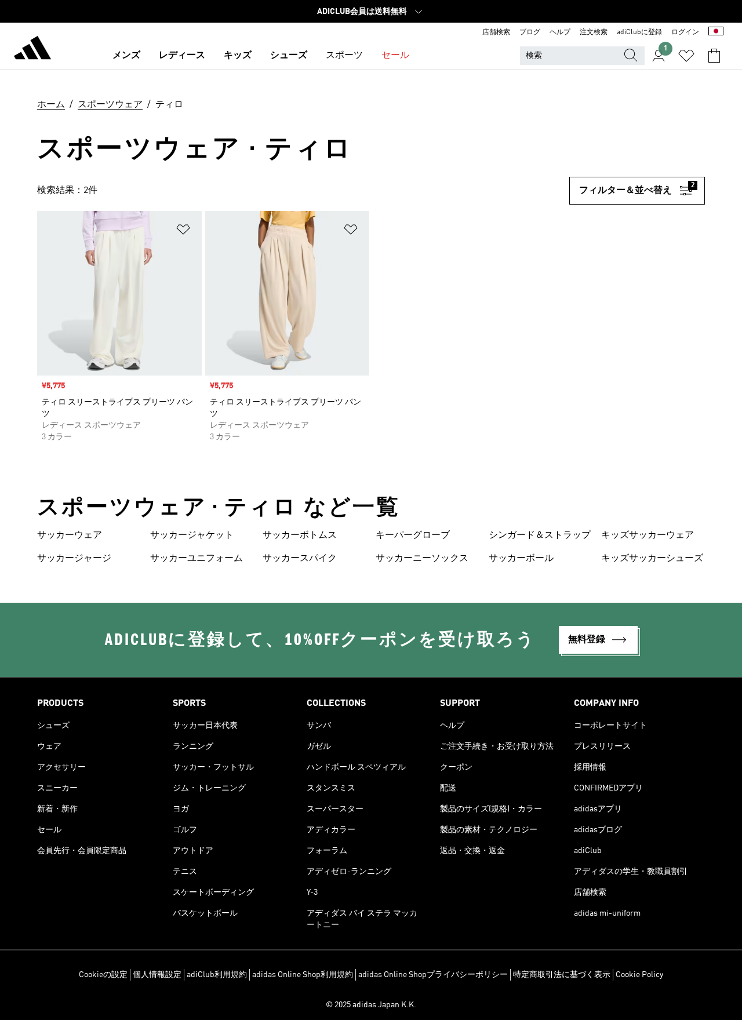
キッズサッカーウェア (647, 535)
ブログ (529, 32)
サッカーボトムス (300, 535)
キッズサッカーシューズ (652, 558)
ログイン (685, 32)
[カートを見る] (714, 56)
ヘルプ (560, 32)
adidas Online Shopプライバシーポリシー (433, 975)
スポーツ (344, 55)
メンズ (126, 55)
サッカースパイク (300, 558)
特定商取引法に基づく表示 (561, 975)
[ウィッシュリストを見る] (686, 56)
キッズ (238, 55)
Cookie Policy (639, 975)
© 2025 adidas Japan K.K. (371, 1005)
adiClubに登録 (639, 32)
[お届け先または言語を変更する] (716, 32)
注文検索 (594, 32)
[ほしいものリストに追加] (183, 231)
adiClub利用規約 (217, 975)
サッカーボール (521, 558)
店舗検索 (496, 32)
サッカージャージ (74, 558)
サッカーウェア (69, 535)
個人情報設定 (157, 975)
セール (395, 55)
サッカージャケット (192, 535)
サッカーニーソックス (422, 558)
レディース (182, 55)
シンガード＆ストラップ (540, 535)
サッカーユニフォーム (196, 558)
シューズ (288, 55)
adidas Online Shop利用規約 (302, 975)
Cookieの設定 (103, 975)
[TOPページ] (32, 50)
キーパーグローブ (413, 535)
